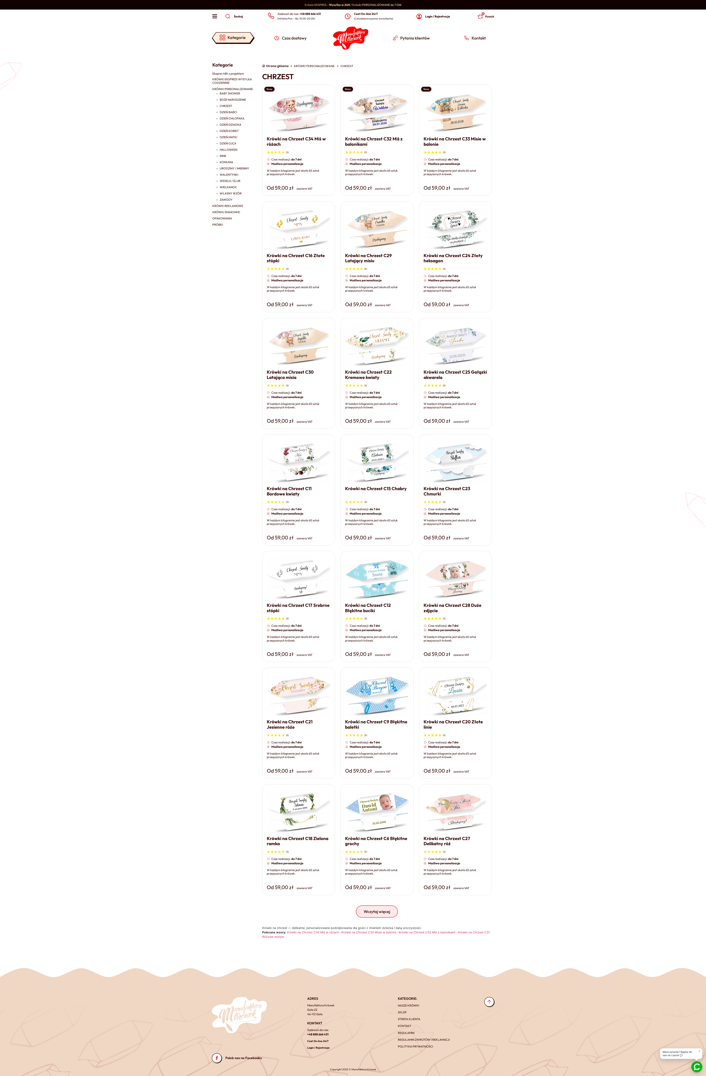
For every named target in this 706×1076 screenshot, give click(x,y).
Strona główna (277, 66)
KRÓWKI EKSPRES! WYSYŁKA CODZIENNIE (232, 81)
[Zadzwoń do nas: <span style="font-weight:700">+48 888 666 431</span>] (271, 16)
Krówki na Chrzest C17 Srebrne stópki (298, 607)
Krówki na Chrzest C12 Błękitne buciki (368, 607)
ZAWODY (226, 199)
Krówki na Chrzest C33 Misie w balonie (455, 141)
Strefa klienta (409, 1019)
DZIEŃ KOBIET (229, 131)
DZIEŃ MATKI (228, 137)
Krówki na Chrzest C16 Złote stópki (296, 258)
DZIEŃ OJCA (228, 143)
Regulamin (406, 1033)
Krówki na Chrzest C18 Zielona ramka (297, 841)
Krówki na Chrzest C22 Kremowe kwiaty (368, 374)
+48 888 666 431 (318, 1034)
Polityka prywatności (415, 1046)
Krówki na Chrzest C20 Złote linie (453, 724)
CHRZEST (226, 106)
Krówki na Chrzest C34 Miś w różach (296, 141)
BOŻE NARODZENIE (233, 99)
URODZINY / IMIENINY (234, 168)
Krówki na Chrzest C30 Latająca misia (290, 374)
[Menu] (215, 16)
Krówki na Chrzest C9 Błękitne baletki (376, 724)
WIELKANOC (228, 187)
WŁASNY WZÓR (231, 193)
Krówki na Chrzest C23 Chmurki (447, 491)
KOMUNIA (226, 162)
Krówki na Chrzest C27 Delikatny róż (447, 841)
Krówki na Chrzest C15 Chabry (376, 488)
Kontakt (404, 1026)
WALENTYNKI (229, 174)
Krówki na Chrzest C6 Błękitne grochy (376, 841)
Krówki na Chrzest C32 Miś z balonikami (374, 141)
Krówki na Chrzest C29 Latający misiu (368, 258)
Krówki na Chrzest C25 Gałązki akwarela (455, 374)
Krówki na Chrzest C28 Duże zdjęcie (452, 607)
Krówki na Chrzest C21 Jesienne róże (290, 724)
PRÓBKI (217, 224)
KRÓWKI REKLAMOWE (227, 206)
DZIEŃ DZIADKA (230, 124)
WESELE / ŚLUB (230, 181)
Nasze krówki (408, 1005)
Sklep (402, 1012)
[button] (377, 911)
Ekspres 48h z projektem (228, 73)
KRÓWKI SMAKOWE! (226, 212)
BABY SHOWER (230, 93)
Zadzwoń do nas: (299, 14)
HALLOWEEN (228, 149)
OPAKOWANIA (222, 218)
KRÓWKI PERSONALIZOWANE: (232, 89)
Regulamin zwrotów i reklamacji (424, 1039)
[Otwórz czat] (696, 1066)
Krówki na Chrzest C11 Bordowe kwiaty (289, 491)
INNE (223, 156)
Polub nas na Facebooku (243, 1058)
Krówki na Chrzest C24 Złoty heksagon (453, 258)
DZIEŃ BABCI (228, 112)
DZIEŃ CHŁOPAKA (232, 118)
